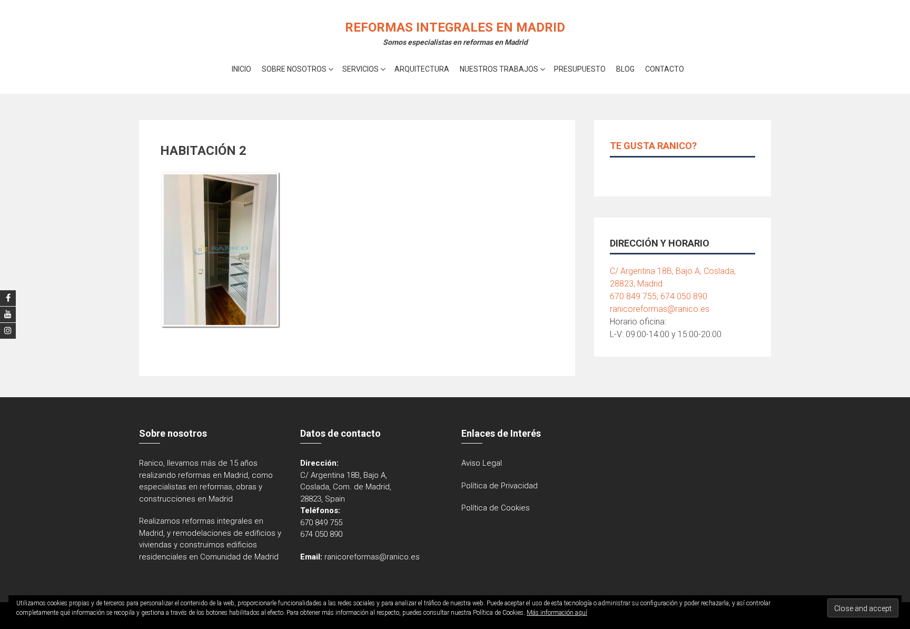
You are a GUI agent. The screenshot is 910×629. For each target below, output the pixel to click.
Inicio (241, 69)
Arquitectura (421, 69)
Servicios (360, 69)
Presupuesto (580, 69)
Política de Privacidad (499, 485)
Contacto (664, 69)
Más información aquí (557, 612)
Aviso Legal (481, 463)
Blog (625, 69)
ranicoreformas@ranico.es (659, 309)
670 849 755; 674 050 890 (658, 296)
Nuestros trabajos (499, 69)
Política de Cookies (495, 508)
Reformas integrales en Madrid (455, 27)
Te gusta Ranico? (653, 145)
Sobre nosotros (294, 69)
